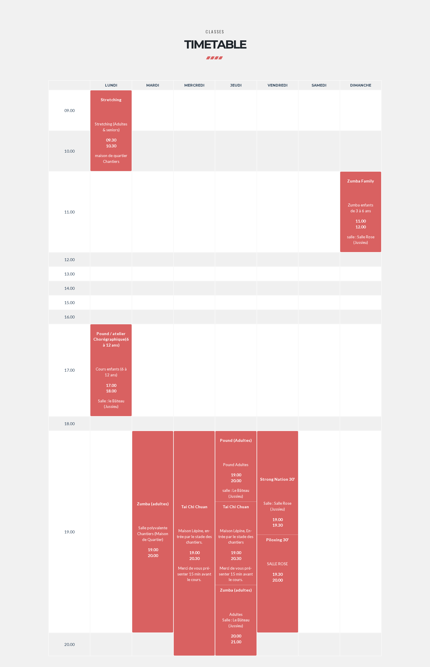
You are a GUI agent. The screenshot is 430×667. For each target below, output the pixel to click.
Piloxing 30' (277, 539)
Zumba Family (360, 180)
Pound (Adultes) (236, 440)
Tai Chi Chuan (194, 506)
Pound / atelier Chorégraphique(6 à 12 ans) (111, 339)
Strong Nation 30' (277, 479)
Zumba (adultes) (153, 503)
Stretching (111, 99)
